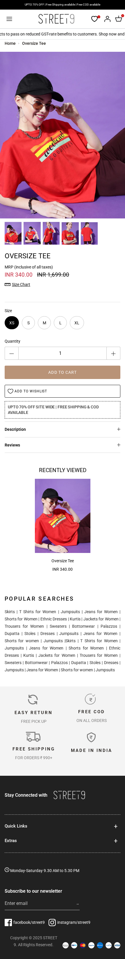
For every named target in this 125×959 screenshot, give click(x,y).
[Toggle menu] (9, 19)
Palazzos (109, 626)
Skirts (10, 611)
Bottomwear (83, 626)
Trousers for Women (24, 626)
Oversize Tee (34, 43)
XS (11, 323)
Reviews (12, 445)
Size (8, 310)
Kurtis (75, 619)
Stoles (29, 633)
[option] (62, 135)
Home (10, 43)
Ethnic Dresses (53, 619)
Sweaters (58, 626)
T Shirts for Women (37, 611)
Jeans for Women (101, 611)
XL (76, 323)
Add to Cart (62, 372)
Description (15, 429)
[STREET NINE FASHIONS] (56, 18)
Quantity (12, 341)
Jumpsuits (70, 611)
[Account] (105, 19)
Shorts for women (22, 640)
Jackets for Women (101, 619)
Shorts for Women (21, 619)
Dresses (47, 633)
